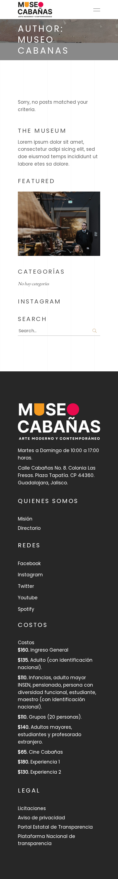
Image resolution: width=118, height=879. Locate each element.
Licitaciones (32, 808)
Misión (25, 519)
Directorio (29, 528)
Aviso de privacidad (41, 817)
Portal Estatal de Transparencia (55, 827)
